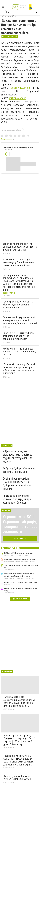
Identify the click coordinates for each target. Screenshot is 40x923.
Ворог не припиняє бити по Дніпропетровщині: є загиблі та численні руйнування (20, 246)
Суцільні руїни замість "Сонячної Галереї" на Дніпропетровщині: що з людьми (18, 484)
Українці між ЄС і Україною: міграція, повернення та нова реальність (20, 524)
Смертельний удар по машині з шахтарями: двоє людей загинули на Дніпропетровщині (20, 320)
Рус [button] (7, 12)
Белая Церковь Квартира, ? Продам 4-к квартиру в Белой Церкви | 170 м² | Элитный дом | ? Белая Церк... (19, 740)
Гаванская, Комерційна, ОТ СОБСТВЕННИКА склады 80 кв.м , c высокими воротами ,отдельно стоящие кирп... (18, 760)
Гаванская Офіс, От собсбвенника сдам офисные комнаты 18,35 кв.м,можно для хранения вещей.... (19, 701)
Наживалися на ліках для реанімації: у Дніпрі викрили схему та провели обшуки (18, 262)
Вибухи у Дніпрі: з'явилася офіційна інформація (19, 470)
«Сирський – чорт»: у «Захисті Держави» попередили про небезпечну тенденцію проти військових (19, 369)
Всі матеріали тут (20, 538)
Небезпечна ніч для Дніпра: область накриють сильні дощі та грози (19, 351)
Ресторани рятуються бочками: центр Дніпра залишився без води (17, 499)
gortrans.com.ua (17, 98)
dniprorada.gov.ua (20, 87)
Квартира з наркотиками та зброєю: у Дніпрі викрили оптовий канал (18, 304)
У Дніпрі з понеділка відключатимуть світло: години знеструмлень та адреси (17, 456)
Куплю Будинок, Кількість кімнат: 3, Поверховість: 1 (17, 778)
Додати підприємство (20, 599)
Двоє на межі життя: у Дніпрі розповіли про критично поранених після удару (18, 336)
